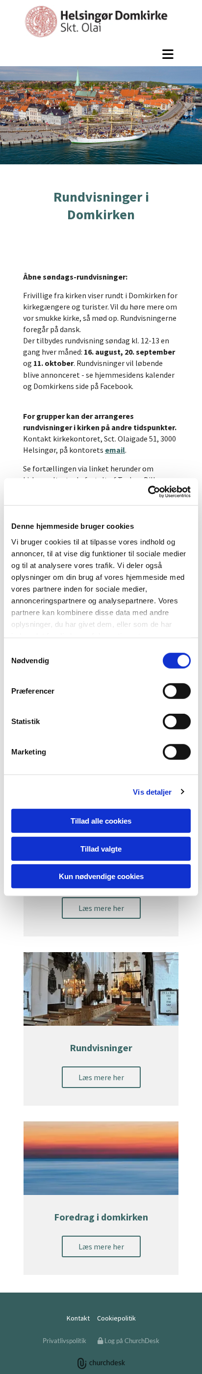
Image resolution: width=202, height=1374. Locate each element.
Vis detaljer (152, 791)
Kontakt (78, 1318)
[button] (101, 54)
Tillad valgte (101, 848)
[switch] (177, 691)
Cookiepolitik (116, 1318)
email (115, 450)
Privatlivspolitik (64, 1341)
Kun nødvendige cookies (101, 876)
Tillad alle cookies (101, 821)
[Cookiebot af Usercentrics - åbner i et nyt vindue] (148, 491)
